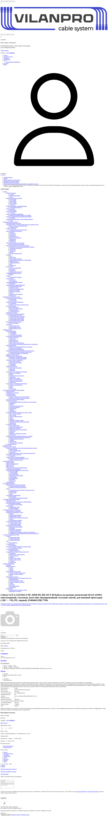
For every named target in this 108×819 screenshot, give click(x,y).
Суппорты (12, 561)
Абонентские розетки (11, 312)
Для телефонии (13, 281)
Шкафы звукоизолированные (16, 349)
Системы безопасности (9, 483)
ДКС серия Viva (13, 542)
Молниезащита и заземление (13, 511)
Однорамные (12, 364)
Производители (7, 747)
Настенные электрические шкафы (17, 358)
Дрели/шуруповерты (14, 407)
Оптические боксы (11, 306)
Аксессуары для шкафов (15, 335)
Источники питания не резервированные (16, 467)
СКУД (8, 488)
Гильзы (11, 519)
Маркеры (8, 565)
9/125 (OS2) (12, 204)
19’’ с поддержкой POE (15, 268)
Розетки (8, 275)
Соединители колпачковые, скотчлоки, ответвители (22, 532)
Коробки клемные (13, 287)
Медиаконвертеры (11, 500)
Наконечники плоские (15, 516)
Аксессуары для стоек (14, 361)
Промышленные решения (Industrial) (15, 285)
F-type (10, 256)
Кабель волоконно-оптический (14, 198)
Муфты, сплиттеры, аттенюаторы (14, 302)
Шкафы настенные (11, 331)
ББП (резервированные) (12, 463)
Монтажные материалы (12, 576)
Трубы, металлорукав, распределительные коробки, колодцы (21, 448)
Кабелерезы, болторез (14, 428)
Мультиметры (12, 441)
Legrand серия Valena (14, 540)
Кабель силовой (10, 208)
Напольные (12, 369)
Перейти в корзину (16, 814)
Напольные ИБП (13, 471)
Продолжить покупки (6, 814)
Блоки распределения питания (14, 336)
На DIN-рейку (13, 477)
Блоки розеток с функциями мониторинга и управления (23, 344)
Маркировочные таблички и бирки (18, 590)
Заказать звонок (5, 50)
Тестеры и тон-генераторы (16, 442)
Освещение (12, 377)
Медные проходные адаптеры (16, 244)
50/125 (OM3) (12, 201)
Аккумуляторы (10, 482)
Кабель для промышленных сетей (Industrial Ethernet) (19, 219)
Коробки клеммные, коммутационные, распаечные (22, 453)
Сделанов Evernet (3, 766)
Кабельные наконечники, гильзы (14, 512)
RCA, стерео (12, 257)
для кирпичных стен (14, 550)
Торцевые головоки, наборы (16, 420)
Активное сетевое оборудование (12, 499)
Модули (11, 293)
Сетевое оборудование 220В (13, 521)
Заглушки (11, 232)
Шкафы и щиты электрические (14, 356)
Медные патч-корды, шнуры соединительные (17, 245)
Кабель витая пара (11, 193)
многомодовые (13, 300)
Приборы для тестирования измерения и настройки (19, 436)
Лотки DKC (12, 456)
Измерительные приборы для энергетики (19, 437)
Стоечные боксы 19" (14, 311)
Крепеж (11, 374)
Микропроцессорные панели (16, 375)
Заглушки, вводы (13, 555)
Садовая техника (10, 394)
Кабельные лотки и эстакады (13, 454)
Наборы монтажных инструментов (18, 429)
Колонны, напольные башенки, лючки (19, 458)
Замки (10, 494)
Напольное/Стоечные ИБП (16, 475)
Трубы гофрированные (15, 450)
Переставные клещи (14, 425)
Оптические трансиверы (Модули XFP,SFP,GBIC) (18, 502)
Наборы (11, 404)
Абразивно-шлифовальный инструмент (19, 421)
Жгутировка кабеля (14, 586)
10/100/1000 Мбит (13, 508)
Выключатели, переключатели (17, 554)
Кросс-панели (9, 278)
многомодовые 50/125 (14, 327)
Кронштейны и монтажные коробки (18, 498)
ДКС (7, 541)
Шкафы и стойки (8, 329)
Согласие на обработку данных (8, 771)
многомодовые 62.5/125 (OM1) (17, 316)
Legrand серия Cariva (14, 538)
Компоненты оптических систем (12, 296)
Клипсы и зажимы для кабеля (16, 582)
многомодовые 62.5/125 (15, 328)
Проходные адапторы (14, 291)
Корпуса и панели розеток (16, 294)
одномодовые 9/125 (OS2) (15, 315)
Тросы (11, 575)
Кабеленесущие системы (10, 446)
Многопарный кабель (14, 195)
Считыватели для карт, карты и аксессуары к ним (21, 490)
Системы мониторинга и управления (18, 353)
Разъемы (8, 254)
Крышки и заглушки (14, 290)
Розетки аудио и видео (15, 559)
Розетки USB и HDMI (14, 558)
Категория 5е (12, 233)
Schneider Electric (10, 544)
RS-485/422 (12, 218)
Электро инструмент (11, 400)
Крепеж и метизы (10, 566)
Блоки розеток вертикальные (16, 342)
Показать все (12, 241)
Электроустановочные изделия (11, 534)
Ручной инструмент (11, 424)
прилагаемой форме (82, 791)
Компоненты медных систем (11, 222)
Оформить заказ (25, 814)
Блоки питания (10, 462)
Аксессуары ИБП (13, 474)
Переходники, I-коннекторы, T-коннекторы (20, 260)
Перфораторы (12, 408)
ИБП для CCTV (10, 465)
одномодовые (12, 299)
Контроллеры (12, 492)
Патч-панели (9, 266)
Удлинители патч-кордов (15, 248)
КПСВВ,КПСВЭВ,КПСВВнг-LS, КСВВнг (20, 215)
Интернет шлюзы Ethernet (15, 504)
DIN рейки (12, 528)
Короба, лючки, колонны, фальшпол (15, 457)
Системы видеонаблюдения (13, 495)
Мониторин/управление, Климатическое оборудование (20, 350)
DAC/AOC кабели (14, 323)
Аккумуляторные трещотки (16, 406)
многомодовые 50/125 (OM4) (16, 320)
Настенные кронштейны (15, 362)
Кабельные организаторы (15, 381)
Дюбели (11, 569)
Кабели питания (13, 340)
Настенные (12, 269)
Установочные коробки (12, 549)
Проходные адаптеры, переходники (15, 243)
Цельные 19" (12, 270)
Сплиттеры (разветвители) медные (18, 229)
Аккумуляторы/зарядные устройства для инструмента (22, 402)
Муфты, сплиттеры (11, 228)
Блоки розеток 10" (14, 337)
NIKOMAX (12, 283)
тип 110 (11, 252)
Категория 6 (12, 235)
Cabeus (6, 645)
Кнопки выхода (13, 491)
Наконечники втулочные (15, 520)
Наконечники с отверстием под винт (18, 517)
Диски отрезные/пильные (15, 416)
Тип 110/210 (12, 279)
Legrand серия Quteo (14, 537)
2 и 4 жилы (12, 212)
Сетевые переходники (14, 524)
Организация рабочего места (13, 223)
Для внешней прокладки (15, 207)
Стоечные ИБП (13, 473)
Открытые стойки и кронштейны (14, 360)
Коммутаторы (9, 505)
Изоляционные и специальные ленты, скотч (20, 578)
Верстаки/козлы (10, 391)
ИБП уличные (10, 466)
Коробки (11, 557)
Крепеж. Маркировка (9, 563)
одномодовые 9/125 (14, 325)
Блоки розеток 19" (14, 341)
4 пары (11, 197)
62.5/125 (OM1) (13, 203)
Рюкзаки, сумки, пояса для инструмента (19, 396)
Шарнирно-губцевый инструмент (17, 433)
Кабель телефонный (11, 211)
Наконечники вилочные (15, 515)
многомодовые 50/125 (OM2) (16, 318)
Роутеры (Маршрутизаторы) (13, 503)
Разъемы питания (13, 261)
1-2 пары (11, 194)
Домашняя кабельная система (13, 273)
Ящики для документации (16, 379)
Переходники (12, 239)
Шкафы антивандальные (12, 354)
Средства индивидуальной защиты (15, 399)
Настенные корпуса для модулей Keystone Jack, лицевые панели (22, 224)
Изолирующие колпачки (15, 258)
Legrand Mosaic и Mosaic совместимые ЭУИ (17, 551)
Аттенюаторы (12, 303)
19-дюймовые (12, 333)
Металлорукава (13, 449)
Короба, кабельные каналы (16, 459)
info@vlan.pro (4, 723)
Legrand (8, 536)
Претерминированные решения (14, 282)
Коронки (11, 419)
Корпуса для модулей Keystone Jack (18, 226)
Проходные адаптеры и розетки (14, 298)
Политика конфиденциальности (9, 769)
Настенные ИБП (13, 478)
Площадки (12, 584)
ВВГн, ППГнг (12, 210)
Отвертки (11, 410)
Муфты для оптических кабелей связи (19, 304)
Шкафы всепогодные (11, 366)
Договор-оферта (5, 774)
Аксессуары (12, 339)
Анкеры (11, 570)
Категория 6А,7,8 (13, 236)
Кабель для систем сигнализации (14, 214)
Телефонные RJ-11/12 (14, 262)
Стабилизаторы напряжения (13, 469)
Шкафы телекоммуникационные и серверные (20, 346)
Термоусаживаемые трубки (16, 580)
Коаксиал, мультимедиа (15, 237)
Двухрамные (12, 365)
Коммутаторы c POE (14, 507)
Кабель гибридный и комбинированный (16, 206)
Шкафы (11, 274)
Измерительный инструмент (16, 438)
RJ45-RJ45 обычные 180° (15, 253)
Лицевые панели (13, 227)
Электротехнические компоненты (12, 509)
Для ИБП (11, 440)
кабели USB (12, 249)
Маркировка (9, 588)
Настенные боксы (13, 310)
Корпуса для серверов (14, 373)
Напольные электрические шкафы (18, 357)
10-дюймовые (12, 332)
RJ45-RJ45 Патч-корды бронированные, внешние (21, 247)
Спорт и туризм (7, 445)
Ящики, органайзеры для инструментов (19, 398)
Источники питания (9, 461)
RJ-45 (10, 264)
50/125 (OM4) (12, 202)
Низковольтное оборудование (13, 525)
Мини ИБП (12, 479)
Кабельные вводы (13, 579)
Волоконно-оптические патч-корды (15, 314)
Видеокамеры (12, 496)
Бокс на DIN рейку (14, 307)
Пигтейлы (9, 324)
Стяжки (11, 583)
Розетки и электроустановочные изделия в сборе (18, 546)
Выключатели (12, 545)
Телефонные (12, 240)
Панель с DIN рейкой (14, 378)
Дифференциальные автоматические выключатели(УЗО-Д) (24, 533)
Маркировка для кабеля (15, 591)
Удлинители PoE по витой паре (17, 486)
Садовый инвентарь (11, 444)
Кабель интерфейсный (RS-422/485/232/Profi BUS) (19, 216)
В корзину (3, 636)
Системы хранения (11, 395)
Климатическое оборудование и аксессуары (20, 352)
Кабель (5, 191)
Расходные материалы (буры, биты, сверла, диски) (19, 412)
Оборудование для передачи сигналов (15, 484)
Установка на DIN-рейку (15, 286)
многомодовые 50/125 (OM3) (16, 319)
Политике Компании (93, 791)
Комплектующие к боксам (16, 308)
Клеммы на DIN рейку (15, 530)
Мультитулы (12, 431)
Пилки (11, 417)
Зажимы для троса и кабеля (16, 574)
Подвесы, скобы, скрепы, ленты (17, 573)
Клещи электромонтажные (16, 427)
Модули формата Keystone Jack (14, 231)
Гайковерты (12, 403)
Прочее (11, 387)
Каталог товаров (5, 189)
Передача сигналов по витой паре (17, 487)
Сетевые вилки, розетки (15, 523)
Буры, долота (12, 415)
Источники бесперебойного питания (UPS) (17, 470)
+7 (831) (10, 53)
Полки (11, 386)
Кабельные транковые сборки (13, 321)
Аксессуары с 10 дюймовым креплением (16, 383)
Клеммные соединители (15, 529)
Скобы (11, 567)
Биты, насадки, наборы (15, 413)
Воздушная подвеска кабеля (13, 571)
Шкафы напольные (11, 345)
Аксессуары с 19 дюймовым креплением (16, 371)
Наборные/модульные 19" (15, 272)
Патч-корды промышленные (16, 289)
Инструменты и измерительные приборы (14, 390)
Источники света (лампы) (15, 527)
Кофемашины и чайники (12, 392)
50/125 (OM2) (12, 199)
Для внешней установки (15, 277)
